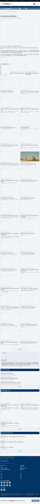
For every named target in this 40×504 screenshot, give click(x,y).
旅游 (21, 475)
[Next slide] (6, 75)
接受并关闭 (35, 500)
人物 (1, 477)
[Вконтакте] (2, 483)
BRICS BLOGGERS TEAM (5, 469)
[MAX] (10, 485)
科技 (1, 474)
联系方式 (21, 469)
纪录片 (21, 466)
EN (3, 463)
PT (8, 463)
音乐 (1, 478)
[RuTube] (2, 485)
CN (6, 463)
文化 (1, 475)
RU (1, 463)
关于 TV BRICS (3, 465)
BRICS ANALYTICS (23, 468)
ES (11, 463)
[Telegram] (4, 485)
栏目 (1, 471)
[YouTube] (7, 483)
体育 (21, 474)
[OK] (4, 483)
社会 (1, 473)
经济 (21, 473)
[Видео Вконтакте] (7, 485)
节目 (1, 466)
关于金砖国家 (22, 465)
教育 (21, 477)
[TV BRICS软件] (2, 490)
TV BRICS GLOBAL (4, 468)
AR (13, 463)
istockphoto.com (4, 57)
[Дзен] (10, 483)
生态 (21, 478)
